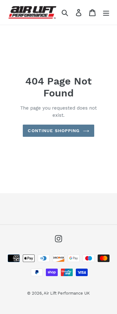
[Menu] (106, 12)
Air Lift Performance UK (67, 293)
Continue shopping (54, 130)
